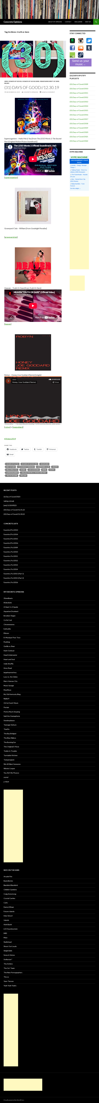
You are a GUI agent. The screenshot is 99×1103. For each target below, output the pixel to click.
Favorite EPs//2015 (11, 539)
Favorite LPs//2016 (11, 582)
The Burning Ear (10, 742)
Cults (6, 903)
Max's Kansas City (10, 681)
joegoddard (18, 427)
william (23, 475)
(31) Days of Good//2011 (79, 93)
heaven (8, 324)
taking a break (9, 501)
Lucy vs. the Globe (11, 677)
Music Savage (9, 685)
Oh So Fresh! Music (11, 703)
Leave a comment (48, 92)
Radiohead (8, 942)
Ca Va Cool (8, 620)
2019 (6, 81)
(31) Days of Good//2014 (79, 106)
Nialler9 (6, 699)
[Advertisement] (79, 233)
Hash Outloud (9, 651)
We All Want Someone (12, 764)
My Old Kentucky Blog (12, 694)
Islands (6, 920)
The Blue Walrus (10, 738)
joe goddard (34, 470)
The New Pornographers (13, 972)
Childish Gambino (10, 890)
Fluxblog (7, 642)
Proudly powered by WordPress (14, 1100)
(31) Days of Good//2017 (79, 119)
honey (23, 470)
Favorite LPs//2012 (11, 561)
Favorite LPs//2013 (11, 565)
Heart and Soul (9, 659)
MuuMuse (7, 690)
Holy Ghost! (8, 916)
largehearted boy (10, 672)
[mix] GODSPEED (10, 505)
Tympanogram (9, 760)
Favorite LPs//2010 (11, 552)
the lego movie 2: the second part (33, 472)
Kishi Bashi (8, 924)
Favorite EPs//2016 (11, 543)
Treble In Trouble (10, 751)
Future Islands (9, 911)
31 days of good (15, 81)
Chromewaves (9, 624)
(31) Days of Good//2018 (79, 123)
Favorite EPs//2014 (11, 534)
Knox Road (8, 668)
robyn (7, 427)
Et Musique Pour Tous (12, 637)
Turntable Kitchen (11, 755)
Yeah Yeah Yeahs (10, 986)
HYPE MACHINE (79, 157)
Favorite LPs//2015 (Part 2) (14, 578)
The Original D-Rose (11, 747)
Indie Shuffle (8, 664)
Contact (68, 22)
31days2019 (44, 81)
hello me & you (11, 470)
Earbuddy (7, 629)
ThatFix (6, 729)
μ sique (6, 782)
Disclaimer (78, 22)
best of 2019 (54, 81)
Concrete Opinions (13, 21)
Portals (6, 707)
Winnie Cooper (9, 768)
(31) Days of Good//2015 (79, 110)
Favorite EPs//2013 (11, 530)
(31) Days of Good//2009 (79, 84)
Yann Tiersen (9, 981)
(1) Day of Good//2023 (12, 497)
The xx (6, 977)
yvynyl (6, 777)
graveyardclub (11, 237)
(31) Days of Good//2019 (79, 128)
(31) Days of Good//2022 (79, 141)
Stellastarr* (8, 959)
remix (44, 470)
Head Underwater (10, 655)
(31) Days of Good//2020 (79, 132)
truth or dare (11, 475)
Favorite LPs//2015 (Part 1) (14, 574)
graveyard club (43, 467)
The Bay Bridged (10, 734)
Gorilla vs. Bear (9, 646)
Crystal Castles (9, 898)
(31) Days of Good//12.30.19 (31, 87)
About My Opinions (55, 22)
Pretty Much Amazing (12, 712)
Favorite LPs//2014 (11, 569)
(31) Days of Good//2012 (79, 97)
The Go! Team (9, 968)
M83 (5, 933)
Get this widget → (75, 188)
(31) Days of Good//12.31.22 (14, 510)
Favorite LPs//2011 (11, 556)
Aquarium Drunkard (11, 611)
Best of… (88, 22)
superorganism (11, 177)
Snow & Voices (9, 955)
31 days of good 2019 (30, 81)
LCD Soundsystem (11, 929)
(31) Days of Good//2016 (79, 115)
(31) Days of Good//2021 (79, 137)
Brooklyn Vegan (9, 616)
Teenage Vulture (10, 725)
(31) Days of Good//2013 (79, 102)
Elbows (6, 633)
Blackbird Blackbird (11, 885)
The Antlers (8, 964)
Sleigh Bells (8, 951)
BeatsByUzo (8, 881)
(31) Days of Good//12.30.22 (14, 514)
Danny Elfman (9, 907)
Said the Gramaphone (12, 716)
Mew (5, 938)
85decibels (8, 603)
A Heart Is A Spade (11, 607)
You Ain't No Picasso (11, 773)
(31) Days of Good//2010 (79, 89)
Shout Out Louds (10, 946)
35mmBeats (8, 598)
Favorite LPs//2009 (11, 547)
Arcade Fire (8, 876)
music (6, 83)
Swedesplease (9, 720)
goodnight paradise (26, 467)
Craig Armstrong (10, 894)
